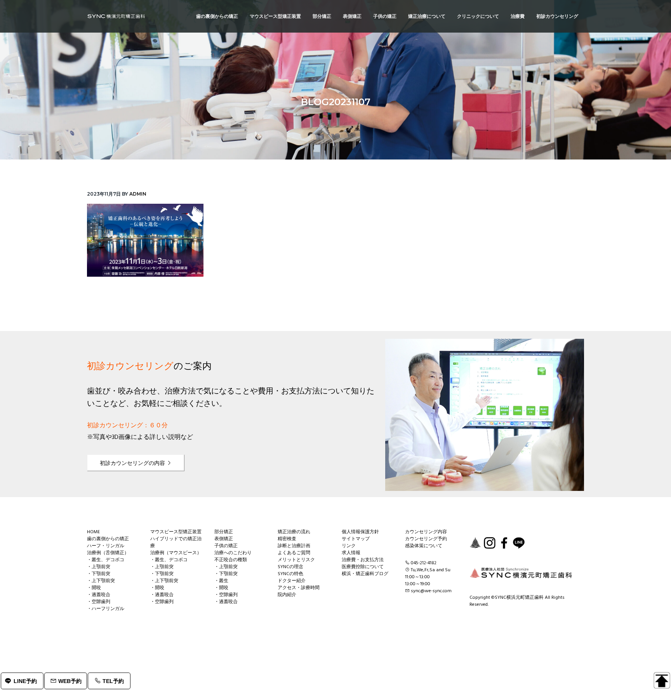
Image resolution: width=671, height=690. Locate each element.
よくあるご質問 (294, 553)
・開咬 (94, 588)
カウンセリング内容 (426, 532)
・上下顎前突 (101, 581)
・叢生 (221, 581)
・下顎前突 (98, 574)
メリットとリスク (296, 560)
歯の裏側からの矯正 (108, 539)
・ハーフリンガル (105, 609)
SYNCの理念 (290, 567)
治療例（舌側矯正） (108, 553)
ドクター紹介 (292, 581)
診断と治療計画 (294, 546)
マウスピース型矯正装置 (176, 532)
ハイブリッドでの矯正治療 (176, 542)
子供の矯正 (226, 546)
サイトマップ (356, 539)
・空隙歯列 (98, 602)
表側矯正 (223, 539)
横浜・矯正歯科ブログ (365, 574)
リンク (349, 546)
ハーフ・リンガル (105, 546)
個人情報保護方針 (360, 532)
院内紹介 (287, 595)
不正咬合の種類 (230, 560)
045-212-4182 (423, 563)
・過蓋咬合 (98, 595)
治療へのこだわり (233, 553)
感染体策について (423, 546)
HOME (93, 532)
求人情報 (351, 553)
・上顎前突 (98, 567)
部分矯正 (223, 532)
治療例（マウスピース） (176, 553)
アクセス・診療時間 (299, 588)
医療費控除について (363, 567)
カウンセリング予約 (426, 539)
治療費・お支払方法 (363, 560)
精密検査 (287, 539)
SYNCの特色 (290, 574)
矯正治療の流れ (294, 532)
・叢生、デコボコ (105, 560)
